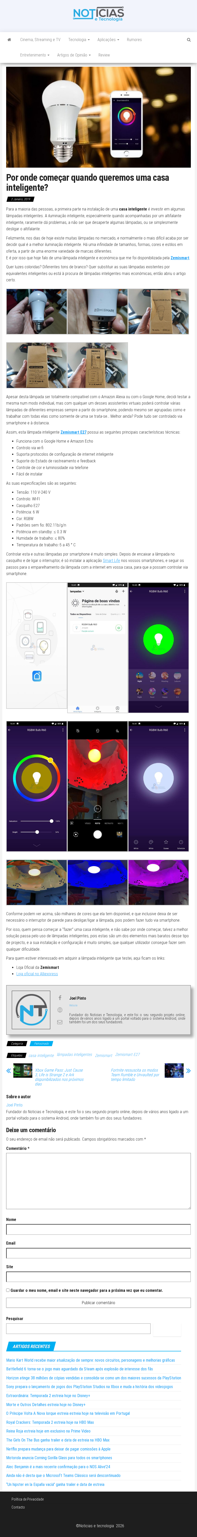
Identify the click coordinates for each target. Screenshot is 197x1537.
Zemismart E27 (127, 1054)
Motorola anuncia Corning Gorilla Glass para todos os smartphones (59, 1457)
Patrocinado (41, 1043)
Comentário (17, 1148)
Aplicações (107, 39)
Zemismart (180, 257)
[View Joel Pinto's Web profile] (59, 1010)
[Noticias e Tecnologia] (9, 39)
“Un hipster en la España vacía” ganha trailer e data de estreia (55, 1484)
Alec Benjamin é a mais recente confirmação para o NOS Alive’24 (58, 1466)
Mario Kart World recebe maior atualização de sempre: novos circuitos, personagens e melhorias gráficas (90, 1360)
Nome (11, 1219)
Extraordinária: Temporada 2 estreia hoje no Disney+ (48, 1395)
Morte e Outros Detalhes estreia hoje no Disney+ (46, 1404)
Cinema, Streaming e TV (40, 39)
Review (104, 55)
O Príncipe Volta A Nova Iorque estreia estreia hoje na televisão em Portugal (68, 1413)
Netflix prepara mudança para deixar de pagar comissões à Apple (58, 1449)
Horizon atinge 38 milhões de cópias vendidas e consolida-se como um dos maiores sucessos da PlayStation (93, 1378)
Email (10, 1243)
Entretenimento (33, 55)
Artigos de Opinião (72, 55)
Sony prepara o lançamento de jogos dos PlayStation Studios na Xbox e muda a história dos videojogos (89, 1386)
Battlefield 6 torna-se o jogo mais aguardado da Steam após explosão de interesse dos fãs (79, 1369)
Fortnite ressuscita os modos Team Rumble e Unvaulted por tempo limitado (135, 1075)
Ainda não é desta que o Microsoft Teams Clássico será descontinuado (63, 1475)
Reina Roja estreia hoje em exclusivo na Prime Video (48, 1431)
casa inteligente (41, 1055)
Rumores (134, 39)
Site (9, 1266)
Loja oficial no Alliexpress (37, 973)
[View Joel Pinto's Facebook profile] (59, 998)
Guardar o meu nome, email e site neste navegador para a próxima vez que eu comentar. (87, 1290)
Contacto (18, 1507)
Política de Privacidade (28, 1499)
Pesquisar (14, 1318)
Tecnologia (77, 39)
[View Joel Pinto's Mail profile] (59, 1022)
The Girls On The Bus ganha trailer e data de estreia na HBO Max (58, 1440)
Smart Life (111, 560)
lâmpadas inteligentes (74, 1054)
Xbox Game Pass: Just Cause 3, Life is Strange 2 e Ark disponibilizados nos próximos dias (59, 1077)
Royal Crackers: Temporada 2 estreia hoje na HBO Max (50, 1422)
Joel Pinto (14, 1105)
